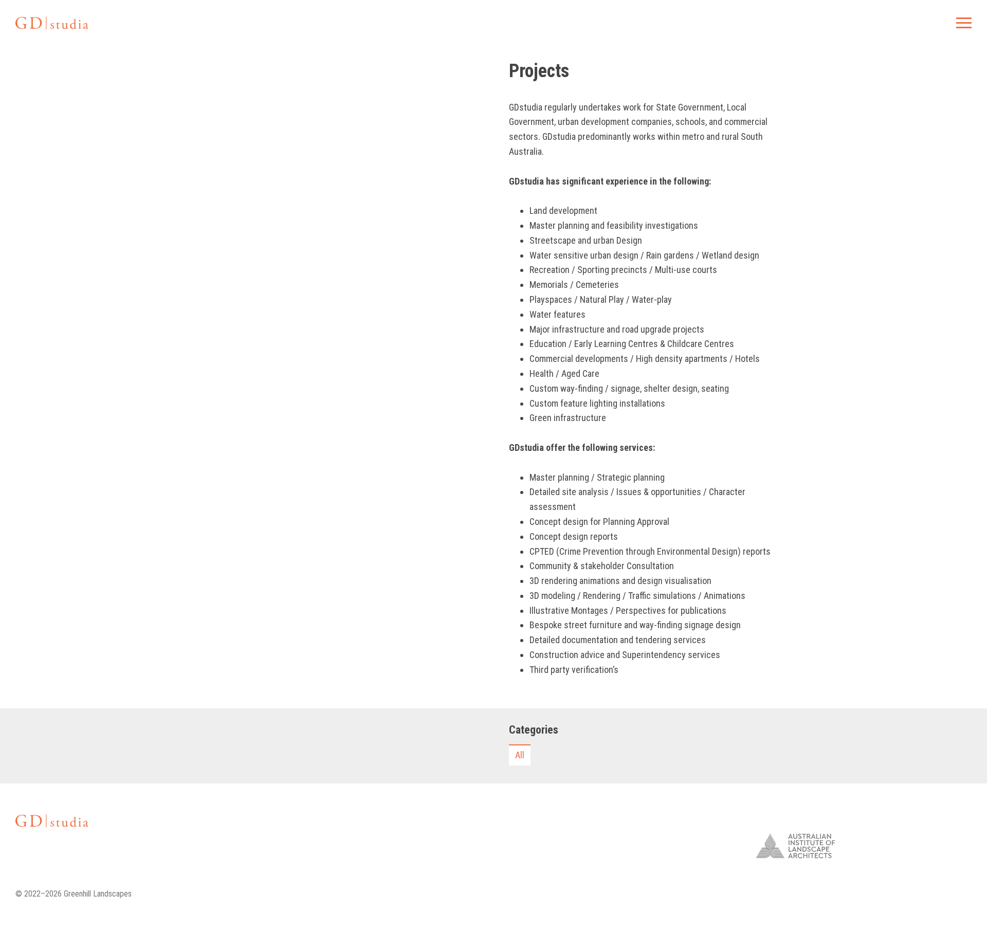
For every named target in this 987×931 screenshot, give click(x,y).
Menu (964, 22)
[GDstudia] (51, 22)
